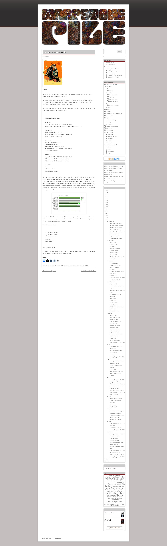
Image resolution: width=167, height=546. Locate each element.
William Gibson (109, 513)
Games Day (114, 483)
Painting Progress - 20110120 (117, 434)
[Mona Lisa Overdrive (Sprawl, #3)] (122, 517)
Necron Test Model (115, 248)
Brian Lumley (108, 520)
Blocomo (60, 538)
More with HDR (114, 263)
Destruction (116, 481)
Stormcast (109, 496)
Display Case (113, 338)
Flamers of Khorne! (115, 417)
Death (111, 481)
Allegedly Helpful (111, 477)
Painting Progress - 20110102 (117, 457)
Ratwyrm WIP (113, 275)
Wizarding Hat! (113, 305)
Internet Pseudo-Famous (116, 334)
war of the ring (108, 504)
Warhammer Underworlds (114, 503)
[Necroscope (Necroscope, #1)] (122, 523)
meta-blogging (112, 491)
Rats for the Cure (114, 407)
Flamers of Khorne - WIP (116, 419)
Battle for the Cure (109, 478)
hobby (109, 486)
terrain (120, 496)
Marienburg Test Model (116, 238)
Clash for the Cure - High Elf (117, 411)
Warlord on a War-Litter (116, 427)
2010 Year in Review (115, 452)
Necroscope (107, 519)
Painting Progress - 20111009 (117, 277)
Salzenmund (112, 495)
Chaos (113, 479)
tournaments (113, 498)
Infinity (121, 486)
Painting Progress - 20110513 (117, 392)
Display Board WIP (114, 332)
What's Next (113, 242)
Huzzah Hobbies (112, 468)
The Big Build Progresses (116, 227)
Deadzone (107, 481)
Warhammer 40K (114, 501)
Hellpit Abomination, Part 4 (117, 390)
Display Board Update (115, 330)
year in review (115, 505)
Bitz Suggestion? (114, 438)
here (47, 188)
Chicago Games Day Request (117, 415)
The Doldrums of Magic (116, 223)
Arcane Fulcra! (113, 244)
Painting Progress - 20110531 (117, 380)
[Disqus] (69, 294)
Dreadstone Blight (114, 440)
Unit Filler (112, 425)
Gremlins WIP (113, 255)
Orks (121, 491)
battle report (117, 478)
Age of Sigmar (114, 475)
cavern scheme (52, 190)
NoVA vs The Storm (115, 325)
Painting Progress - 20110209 (117, 430)
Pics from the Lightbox (49, 271)
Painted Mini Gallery (114, 492)
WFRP (123, 504)
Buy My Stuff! (113, 284)
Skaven (79, 265)
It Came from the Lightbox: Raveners (113, 166)
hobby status (73, 265)
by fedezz (45, 89)
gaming (120, 482)
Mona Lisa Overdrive (110, 513)
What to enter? (114, 323)
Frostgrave (108, 483)
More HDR (112, 246)
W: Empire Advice (114, 363)
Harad (118, 484)
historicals (122, 484)
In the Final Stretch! (115, 336)
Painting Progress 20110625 (117, 361)
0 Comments (46, 56)
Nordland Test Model (115, 230)
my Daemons (87, 179)
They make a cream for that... (117, 384)
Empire (122, 481)
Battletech (122, 478)
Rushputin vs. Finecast (115, 382)
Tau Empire (115, 496)
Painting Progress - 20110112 (117, 450)
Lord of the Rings (115, 490)
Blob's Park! (113, 300)
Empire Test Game (114, 236)
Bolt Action (109, 479)
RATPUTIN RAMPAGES (115, 321)
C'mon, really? (113, 369)
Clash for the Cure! (114, 388)
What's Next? (113, 315)
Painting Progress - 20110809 (117, 342)
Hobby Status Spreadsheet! (117, 455)
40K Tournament (114, 311)
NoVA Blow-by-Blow (115, 317)
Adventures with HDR (115, 265)
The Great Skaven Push (116, 398)
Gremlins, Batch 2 (114, 250)
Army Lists (121, 477)
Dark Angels (119, 479)
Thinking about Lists (115, 436)
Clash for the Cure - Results (117, 386)
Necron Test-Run (114, 252)
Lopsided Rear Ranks (115, 280)
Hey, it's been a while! (115, 413)
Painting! (112, 355)
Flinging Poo (113, 298)
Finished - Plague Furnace (116, 371)
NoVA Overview (114, 319)
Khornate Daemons (114, 488)
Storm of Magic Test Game (116, 225)
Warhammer (114, 500)
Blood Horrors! (113, 302)
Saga (108, 495)
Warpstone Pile (59, 265)
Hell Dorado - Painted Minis (117, 307)
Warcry (120, 498)
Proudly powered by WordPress (49, 538)
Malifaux (122, 490)
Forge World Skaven (115, 340)
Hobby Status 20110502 (88, 271)
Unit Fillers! (112, 402)
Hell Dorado (113, 309)
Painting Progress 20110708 (117, 357)
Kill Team (108, 490)
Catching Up (113, 405)
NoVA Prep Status (114, 327)
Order (118, 491)
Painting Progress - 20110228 (117, 423)
